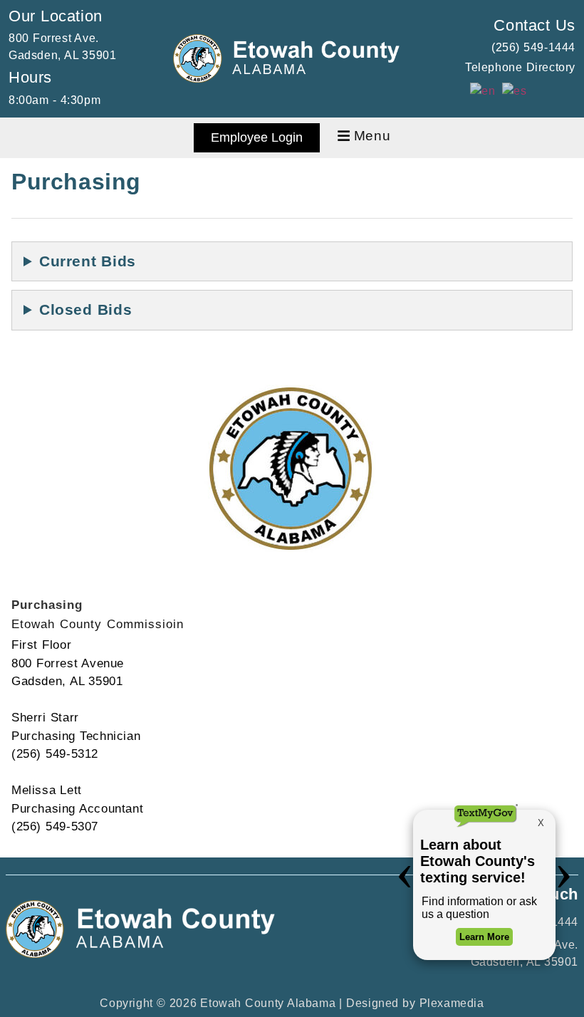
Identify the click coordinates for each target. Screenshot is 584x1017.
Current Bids (87, 261)
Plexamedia (451, 1003)
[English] (483, 91)
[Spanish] (515, 91)
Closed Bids (85, 309)
